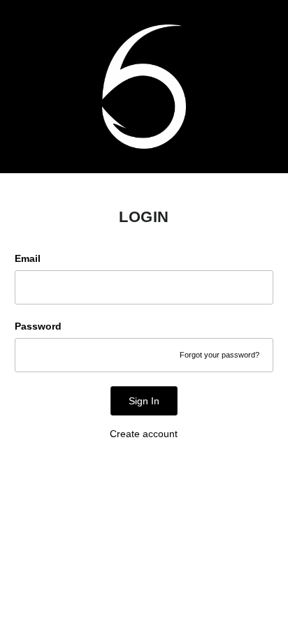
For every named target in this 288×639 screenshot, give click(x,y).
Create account (144, 433)
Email (28, 258)
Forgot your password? (219, 355)
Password (38, 326)
